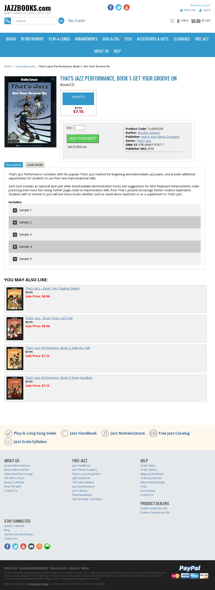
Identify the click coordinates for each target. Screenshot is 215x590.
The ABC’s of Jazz (14, 478)
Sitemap (85, 567)
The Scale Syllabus (83, 482)
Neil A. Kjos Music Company (160, 137)
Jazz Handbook (83, 433)
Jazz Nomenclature (127, 433)
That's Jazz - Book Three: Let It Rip (49, 318)
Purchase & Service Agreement (33, 567)
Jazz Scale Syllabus (30, 441)
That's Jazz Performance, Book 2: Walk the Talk (57, 348)
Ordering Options (151, 478)
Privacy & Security (58, 567)
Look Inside (35, 165)
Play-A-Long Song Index (35, 433)
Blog (7, 530)
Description (13, 165)
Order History (148, 469)
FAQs (143, 486)
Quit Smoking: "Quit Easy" (87, 499)
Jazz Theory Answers (84, 469)
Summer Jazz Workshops (19, 534)
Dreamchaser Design (39, 583)
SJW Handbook (81, 478)
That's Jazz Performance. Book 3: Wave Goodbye (58, 378)
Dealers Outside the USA (155, 512)
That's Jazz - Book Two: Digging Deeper (52, 288)
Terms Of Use (10, 567)
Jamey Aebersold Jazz (17, 465)
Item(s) (185, 20)
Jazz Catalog (79, 490)
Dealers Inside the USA (153, 508)
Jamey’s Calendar (14, 482)
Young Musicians (25, 66)
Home (8, 66)
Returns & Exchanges (152, 482)
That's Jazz (143, 141)
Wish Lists (190, 10)
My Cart (206, 20)
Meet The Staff (12, 486)
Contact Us (10, 490)
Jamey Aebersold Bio (16, 469)
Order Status (148, 465)
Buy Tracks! (76, 20)
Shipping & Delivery (152, 474)
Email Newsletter (82, 495)
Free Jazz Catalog (174, 433)
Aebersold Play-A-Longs (18, 474)
